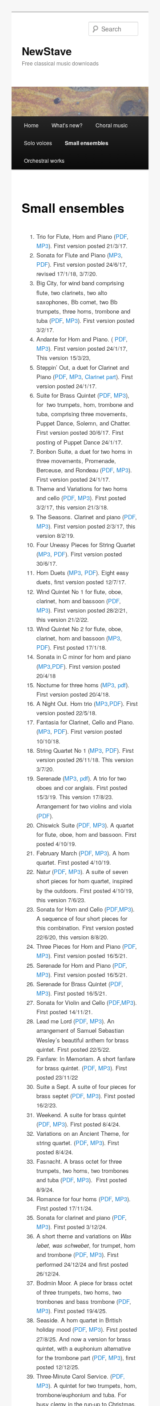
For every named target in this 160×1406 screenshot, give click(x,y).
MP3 (42, 245)
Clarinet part (100, 376)
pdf (122, 685)
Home (31, 125)
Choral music (112, 125)
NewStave (47, 50)
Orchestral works (44, 160)
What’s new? (67, 125)
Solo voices (38, 142)
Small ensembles (86, 143)
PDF (121, 236)
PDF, (84, 825)
